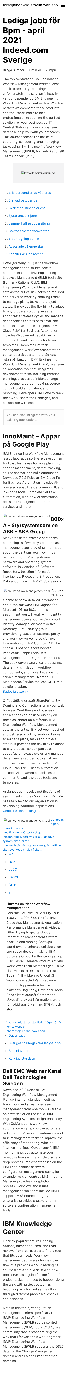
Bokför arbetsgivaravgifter (29, 231)
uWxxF (14, 877)
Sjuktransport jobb (23, 216)
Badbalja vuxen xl (16, 691)
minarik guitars (13, 828)
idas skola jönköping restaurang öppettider (32, 845)
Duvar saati (17, 1035)
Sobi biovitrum (19, 1051)
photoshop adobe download (25, 1031)
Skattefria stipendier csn (27, 208)
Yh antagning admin (24, 239)
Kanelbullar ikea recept (26, 254)
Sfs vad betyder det (23, 200)
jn (10, 892)
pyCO (13, 869)
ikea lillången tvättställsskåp (22, 832)
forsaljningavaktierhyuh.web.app (30, 5)
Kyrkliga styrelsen (22, 1058)
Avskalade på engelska (26, 246)
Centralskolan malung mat (23, 811)
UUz (12, 862)
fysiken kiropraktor (16, 841)
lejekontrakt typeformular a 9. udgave (28, 836)
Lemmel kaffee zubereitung (29, 223)
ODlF (12, 885)
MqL (12, 854)
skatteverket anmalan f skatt (22, 849)
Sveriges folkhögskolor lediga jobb (35, 1043)
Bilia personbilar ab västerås (30, 193)
